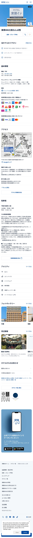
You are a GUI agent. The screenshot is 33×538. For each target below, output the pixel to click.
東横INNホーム (5, 463)
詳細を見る (29, 43)
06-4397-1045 (8, 74)
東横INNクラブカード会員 (9, 488)
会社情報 (4, 504)
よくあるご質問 (6, 498)
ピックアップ (5, 476)
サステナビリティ (6, 510)
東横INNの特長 (6, 482)
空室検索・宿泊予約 (7, 470)
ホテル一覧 (13, 463)
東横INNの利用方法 (7, 491)
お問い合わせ (5, 501)
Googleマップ (8, 162)
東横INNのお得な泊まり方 (9, 485)
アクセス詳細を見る (16, 192)
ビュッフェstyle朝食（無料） (12, 90)
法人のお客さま (6, 495)
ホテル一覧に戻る (16, 388)
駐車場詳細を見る (15, 258)
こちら (16, 441)
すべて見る (29, 266)
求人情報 (4, 507)
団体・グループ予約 (12, 34)
